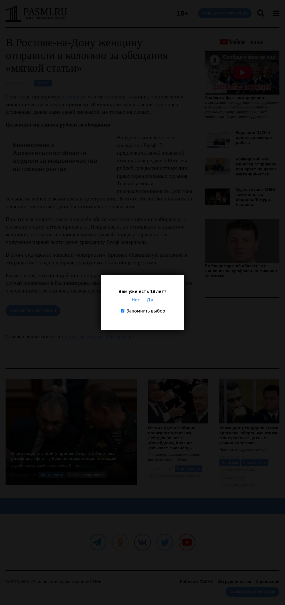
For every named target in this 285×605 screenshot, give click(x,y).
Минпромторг (233, 477)
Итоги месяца (188, 469)
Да (150, 299)
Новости (43, 83)
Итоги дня (230, 462)
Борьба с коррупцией (86, 475)
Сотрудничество (234, 581)
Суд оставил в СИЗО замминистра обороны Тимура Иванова (255, 197)
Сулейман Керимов (238, 485)
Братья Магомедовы (238, 470)
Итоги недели (51, 475)
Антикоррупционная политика (175, 476)
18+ (182, 13)
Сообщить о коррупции (225, 13)
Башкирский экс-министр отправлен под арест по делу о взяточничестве (256, 167)
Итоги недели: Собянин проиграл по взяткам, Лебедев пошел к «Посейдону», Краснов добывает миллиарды (171, 437)
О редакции (267, 581)
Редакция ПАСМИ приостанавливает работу (255, 137)
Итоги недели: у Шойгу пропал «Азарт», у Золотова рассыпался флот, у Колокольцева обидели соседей (64, 456)
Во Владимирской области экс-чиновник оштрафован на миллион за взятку (241, 270)
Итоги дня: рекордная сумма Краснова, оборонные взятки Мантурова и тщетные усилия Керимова (249, 435)
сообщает (74, 96)
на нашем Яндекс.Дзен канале (98, 336)
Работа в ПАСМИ (196, 581)
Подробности (254, 462)
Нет (136, 299)
